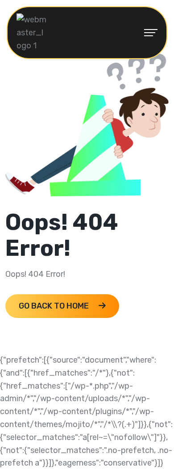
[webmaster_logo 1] (32, 32)
